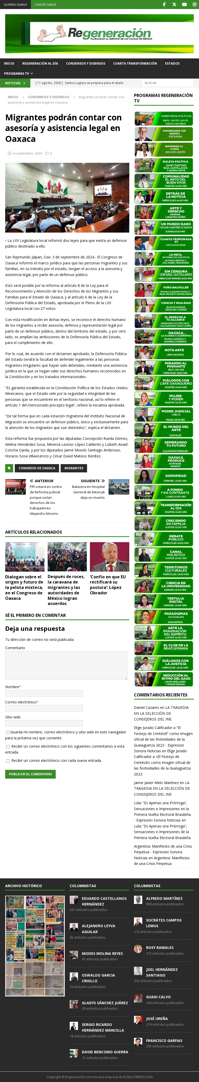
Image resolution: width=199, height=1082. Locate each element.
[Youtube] (184, 4)
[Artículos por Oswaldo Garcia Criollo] (74, 978)
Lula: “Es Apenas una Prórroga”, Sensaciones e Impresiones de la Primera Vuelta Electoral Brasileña (162, 832)
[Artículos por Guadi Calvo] (138, 999)
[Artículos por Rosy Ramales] (138, 950)
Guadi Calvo (158, 996)
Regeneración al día (40, 63)
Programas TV (16, 73)
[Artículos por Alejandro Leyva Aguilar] (74, 928)
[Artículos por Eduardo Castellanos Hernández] (74, 901)
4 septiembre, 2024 (27, 153)
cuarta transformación (135, 63)
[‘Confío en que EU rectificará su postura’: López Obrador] (109, 557)
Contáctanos (45, 4)
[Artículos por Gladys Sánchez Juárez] (74, 1005)
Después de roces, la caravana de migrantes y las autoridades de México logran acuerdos (66, 590)
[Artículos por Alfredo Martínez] (138, 901)
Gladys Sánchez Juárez (105, 1002)
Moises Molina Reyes (102, 953)
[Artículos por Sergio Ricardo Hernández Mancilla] (74, 1027)
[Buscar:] (168, 82)
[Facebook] (164, 4)
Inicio (9, 63)
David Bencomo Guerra (105, 1051)
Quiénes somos (15, 4)
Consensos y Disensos (85, 63)
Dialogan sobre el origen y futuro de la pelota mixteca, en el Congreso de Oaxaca (24, 587)
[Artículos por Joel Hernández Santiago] (138, 972)
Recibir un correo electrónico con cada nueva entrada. (56, 760)
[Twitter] (174, 4)
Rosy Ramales (160, 947)
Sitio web (12, 717)
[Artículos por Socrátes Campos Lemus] (138, 922)
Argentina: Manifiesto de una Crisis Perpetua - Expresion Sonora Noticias (163, 852)
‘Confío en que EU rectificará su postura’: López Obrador (108, 585)
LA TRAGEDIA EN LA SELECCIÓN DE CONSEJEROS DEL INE (161, 713)
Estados (172, 63)
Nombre (12, 686)
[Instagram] (194, 4)
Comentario (15, 647)
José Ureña (157, 1018)
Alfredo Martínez (164, 898)
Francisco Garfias (164, 1040)
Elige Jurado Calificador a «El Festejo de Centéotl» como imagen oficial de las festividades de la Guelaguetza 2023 (162, 762)
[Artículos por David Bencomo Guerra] (74, 1055)
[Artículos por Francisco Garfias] (138, 1043)
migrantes (74, 468)
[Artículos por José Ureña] (138, 1021)
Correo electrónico (21, 702)
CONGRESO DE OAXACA (37, 468)
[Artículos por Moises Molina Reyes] (74, 956)
